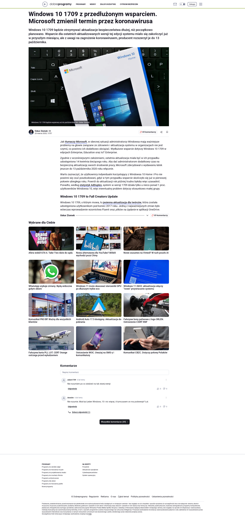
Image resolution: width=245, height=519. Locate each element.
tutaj (89, 514)
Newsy (93, 4)
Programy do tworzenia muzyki (52, 470)
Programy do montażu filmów (52, 475)
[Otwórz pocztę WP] (175, 4)
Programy (81, 4)
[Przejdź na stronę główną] (45, 6)
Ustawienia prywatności (162, 496)
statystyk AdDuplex (91, 185)
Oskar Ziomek (41, 131)
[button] (182, 4)
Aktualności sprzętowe (90, 470)
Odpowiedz (72, 389)
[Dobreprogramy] (63, 4)
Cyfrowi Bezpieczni (129, 4)
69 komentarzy (149, 132)
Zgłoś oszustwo (108, 4)
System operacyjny (88, 475)
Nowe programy (47, 486)
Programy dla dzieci (49, 481)
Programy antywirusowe (50, 478)
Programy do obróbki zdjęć (51, 467)
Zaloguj (192, 4)
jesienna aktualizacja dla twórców (122, 202)
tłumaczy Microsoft (76, 141)
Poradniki (85, 467)
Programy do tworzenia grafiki (52, 484)
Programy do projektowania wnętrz (54, 472)
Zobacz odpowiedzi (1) (81, 412)
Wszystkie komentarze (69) (113, 422)
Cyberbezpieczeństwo (89, 472)
